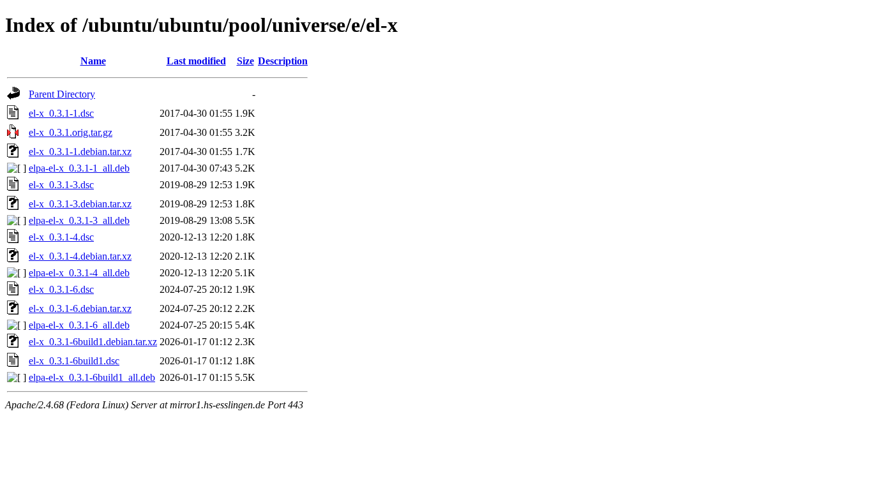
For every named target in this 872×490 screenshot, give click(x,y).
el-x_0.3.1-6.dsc (61, 289)
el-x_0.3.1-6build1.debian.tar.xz (93, 341)
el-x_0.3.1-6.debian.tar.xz (80, 308)
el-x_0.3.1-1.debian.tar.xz (80, 151)
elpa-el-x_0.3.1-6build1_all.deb (92, 377)
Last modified (196, 61)
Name (93, 61)
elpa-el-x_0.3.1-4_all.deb (79, 272)
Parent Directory (62, 94)
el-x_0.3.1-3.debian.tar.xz (80, 203)
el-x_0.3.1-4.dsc (61, 237)
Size (245, 61)
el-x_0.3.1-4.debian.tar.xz (80, 256)
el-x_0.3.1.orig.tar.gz (70, 132)
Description (283, 61)
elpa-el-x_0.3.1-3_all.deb (79, 220)
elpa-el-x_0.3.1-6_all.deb (79, 325)
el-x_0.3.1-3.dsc (61, 184)
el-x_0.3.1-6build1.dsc (74, 360)
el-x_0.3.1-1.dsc (61, 113)
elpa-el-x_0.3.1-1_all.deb (79, 168)
